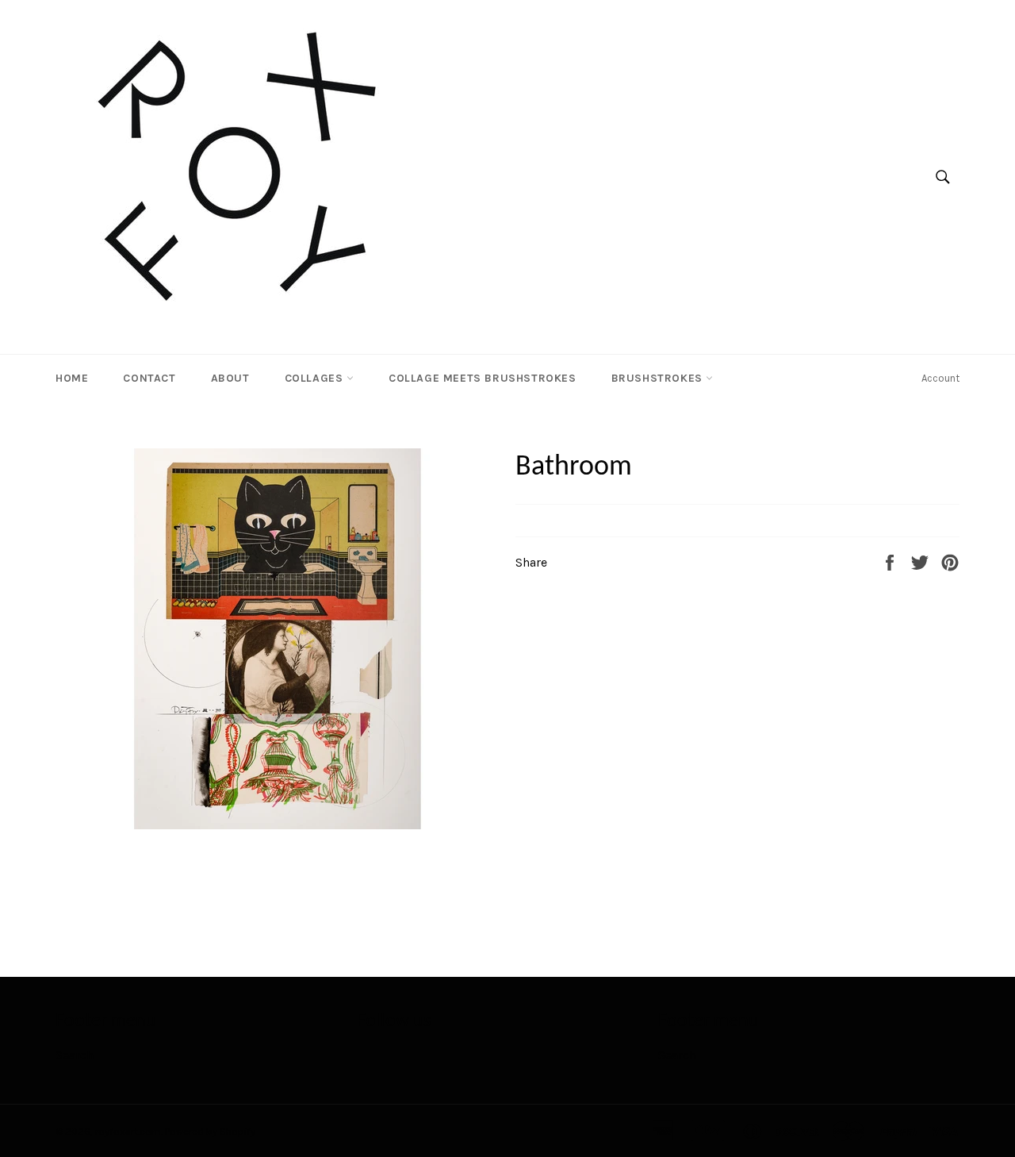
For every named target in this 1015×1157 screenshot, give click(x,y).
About (230, 378)
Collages (316, 378)
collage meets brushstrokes (482, 378)
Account (940, 378)
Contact (149, 378)
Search (75, 1055)
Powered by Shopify (210, 1131)
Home (72, 378)
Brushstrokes (659, 378)
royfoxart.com (128, 1131)
